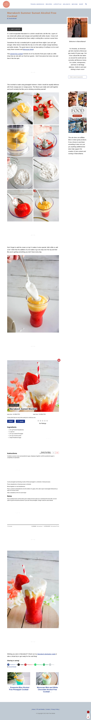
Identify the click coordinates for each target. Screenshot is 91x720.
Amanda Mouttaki (13, 18)
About (33, 709)
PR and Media (40, 709)
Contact (48, 709)
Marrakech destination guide (46, 654)
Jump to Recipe (15, 29)
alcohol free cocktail (16, 54)
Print (11, 421)
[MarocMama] (15, 4)
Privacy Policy (55, 709)
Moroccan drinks (28, 49)
